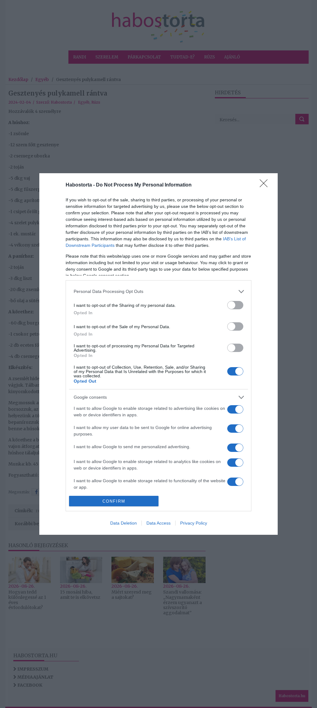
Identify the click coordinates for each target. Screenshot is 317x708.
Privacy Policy (193, 523)
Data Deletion (123, 523)
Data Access (158, 523)
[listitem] (158, 291)
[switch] (235, 305)
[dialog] (158, 354)
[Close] (265, 185)
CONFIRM (113, 501)
